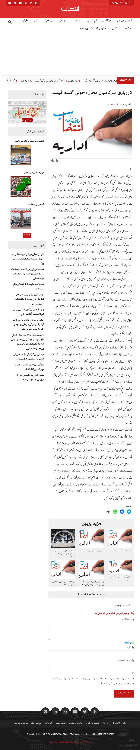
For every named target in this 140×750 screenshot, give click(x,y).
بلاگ (25, 21)
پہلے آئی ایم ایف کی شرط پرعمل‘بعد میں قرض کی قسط (92, 583)
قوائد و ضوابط (61, 723)
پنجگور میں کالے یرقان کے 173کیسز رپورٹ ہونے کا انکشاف (29, 366)
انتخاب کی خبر (124, 21)
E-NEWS (116, 723)
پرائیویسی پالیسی (75, 723)
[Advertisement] (70, 54)
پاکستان (78, 21)
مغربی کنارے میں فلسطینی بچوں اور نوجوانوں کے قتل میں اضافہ (29, 377)
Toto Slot (63, 742)
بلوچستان (63, 21)
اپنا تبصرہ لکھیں (128, 619)
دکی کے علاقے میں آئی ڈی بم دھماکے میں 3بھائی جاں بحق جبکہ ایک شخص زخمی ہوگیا (27, 258)
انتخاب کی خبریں (92, 723)
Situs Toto (54, 742)
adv (124, 723)
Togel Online (84, 742)
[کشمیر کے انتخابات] (21, 219)
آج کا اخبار (106, 21)
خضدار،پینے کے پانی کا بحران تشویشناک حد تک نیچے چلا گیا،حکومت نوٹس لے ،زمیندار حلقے (78, 81)
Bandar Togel (73, 742)
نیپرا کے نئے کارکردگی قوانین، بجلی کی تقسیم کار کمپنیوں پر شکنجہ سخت (29, 356)
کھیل (114, 29)
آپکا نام (130, 647)
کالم (35, 21)
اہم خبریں (92, 21)
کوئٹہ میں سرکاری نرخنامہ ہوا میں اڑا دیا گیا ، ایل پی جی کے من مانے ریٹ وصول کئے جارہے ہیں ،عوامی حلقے (28, 324)
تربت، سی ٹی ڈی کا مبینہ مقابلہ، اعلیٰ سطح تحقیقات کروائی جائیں (64, 553)
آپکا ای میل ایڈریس (125, 660)
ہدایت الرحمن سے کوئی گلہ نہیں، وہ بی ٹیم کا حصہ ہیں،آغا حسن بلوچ (28, 311)
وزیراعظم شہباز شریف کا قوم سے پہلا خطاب (63, 583)
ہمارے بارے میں (21, 723)
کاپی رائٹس (48, 723)
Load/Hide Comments (91, 594)
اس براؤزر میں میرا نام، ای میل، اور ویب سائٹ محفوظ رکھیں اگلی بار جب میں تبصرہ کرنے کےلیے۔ (93, 681)
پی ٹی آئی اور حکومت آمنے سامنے (121, 578)
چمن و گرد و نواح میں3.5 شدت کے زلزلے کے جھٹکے (26, 81)
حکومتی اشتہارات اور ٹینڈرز (93, 29)
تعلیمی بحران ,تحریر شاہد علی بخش (29, 141)
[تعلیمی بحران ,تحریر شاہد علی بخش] (21, 156)
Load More (27, 234)
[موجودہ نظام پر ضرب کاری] (21, 187)
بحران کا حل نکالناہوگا (123, 550)
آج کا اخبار (127, 29)
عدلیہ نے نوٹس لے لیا (95, 550)
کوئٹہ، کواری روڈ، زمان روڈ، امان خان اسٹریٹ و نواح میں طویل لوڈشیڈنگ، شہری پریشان (29, 299)
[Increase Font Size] (57, 161)
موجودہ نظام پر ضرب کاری (34, 172)
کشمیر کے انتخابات (36, 204)
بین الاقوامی (48, 21)
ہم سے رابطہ (36, 723)
